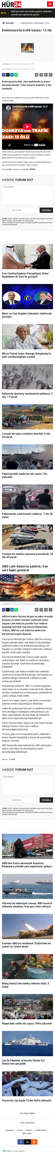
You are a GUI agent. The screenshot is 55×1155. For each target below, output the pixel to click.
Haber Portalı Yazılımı (16, 1151)
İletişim (29, 1130)
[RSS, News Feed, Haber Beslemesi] (34, 1142)
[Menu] (50, 4)
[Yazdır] (36, 74)
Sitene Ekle (27, 1133)
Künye (20, 1130)
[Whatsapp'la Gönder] (16, 74)
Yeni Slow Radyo (27, 1113)
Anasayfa (9, 23)
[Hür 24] (11, 4)
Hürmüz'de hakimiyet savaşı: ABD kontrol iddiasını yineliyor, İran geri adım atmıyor (30, 13)
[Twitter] (8, 74)
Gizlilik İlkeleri (41, 1130)
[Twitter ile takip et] (27, 1142)
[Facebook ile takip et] (20, 1142)
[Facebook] (3, 74)
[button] (41, 74)
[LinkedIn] (12, 74)
